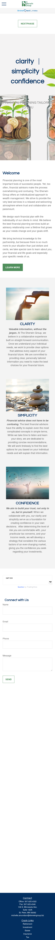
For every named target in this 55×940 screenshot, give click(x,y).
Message (7, 655)
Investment (27, 927)
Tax (27, 937)
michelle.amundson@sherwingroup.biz (27, 915)
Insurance (27, 933)
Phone (6, 638)
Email (5, 621)
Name (5, 604)
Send (8, 679)
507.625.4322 (30, 901)
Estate (27, 930)
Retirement (27, 923)
